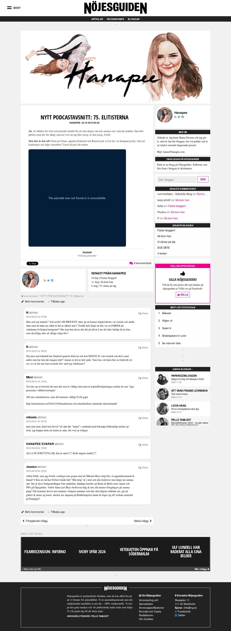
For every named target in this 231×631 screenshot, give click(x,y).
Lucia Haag (178, 405)
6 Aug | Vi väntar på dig (103, 285)
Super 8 (166, 328)
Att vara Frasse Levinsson (189, 390)
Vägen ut (167, 320)
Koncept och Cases (150, 611)
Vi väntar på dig (166, 242)
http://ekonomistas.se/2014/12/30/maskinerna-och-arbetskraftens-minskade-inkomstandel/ (71, 403)
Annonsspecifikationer (151, 607)
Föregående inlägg (35, 521)
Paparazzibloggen (184, 375)
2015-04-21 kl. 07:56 (36, 316)
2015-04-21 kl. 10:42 (36, 381)
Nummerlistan (205, 194)
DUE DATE (163, 247)
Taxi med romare (179, 394)
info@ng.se (190, 607)
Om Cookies (146, 619)
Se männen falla (171, 343)
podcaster (92, 255)
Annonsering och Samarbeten (148, 602)
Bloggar (134, 19)
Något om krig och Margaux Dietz (187, 379)
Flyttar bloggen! (177, 206)
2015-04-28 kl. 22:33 (36, 470)
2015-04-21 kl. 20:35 (36, 421)
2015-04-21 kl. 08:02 (36, 350)
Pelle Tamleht (181, 419)
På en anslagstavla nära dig (185, 409)
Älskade (166, 313)
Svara (145, 313)
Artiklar (97, 19)
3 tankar (162, 253)
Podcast (82, 255)
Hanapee (74, 122)
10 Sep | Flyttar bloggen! (104, 278)
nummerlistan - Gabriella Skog (174, 194)
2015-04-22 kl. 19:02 (36, 447)
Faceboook (184, 611)
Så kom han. (182, 200)
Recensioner (115, 19)
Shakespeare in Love (174, 335)
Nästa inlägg (142, 521)
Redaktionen (146, 615)
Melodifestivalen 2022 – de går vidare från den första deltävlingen (189, 424)
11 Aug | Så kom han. (102, 282)
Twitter (181, 615)
